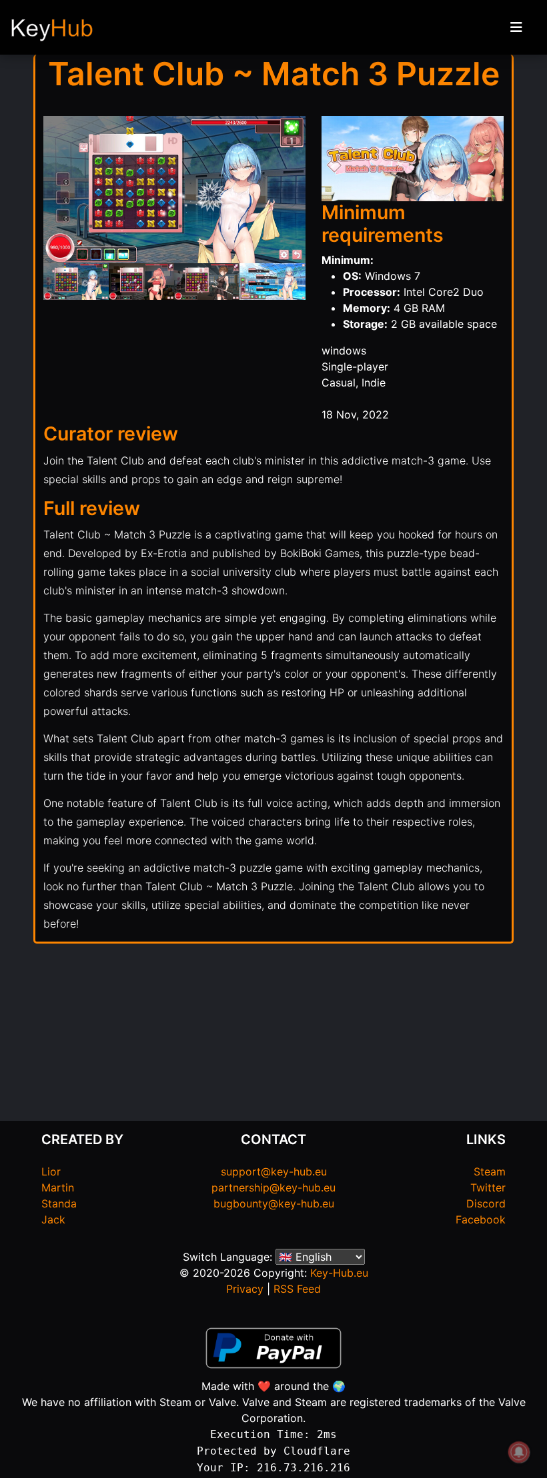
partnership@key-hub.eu (273, 1187)
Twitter (488, 1187)
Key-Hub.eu (339, 1272)
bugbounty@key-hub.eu (273, 1203)
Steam (490, 1171)
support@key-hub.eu (274, 1171)
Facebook (481, 1219)
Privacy (244, 1288)
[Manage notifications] (519, 1452)
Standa (59, 1203)
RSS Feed (297, 1288)
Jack (53, 1219)
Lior (51, 1171)
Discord (486, 1203)
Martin (57, 1187)
